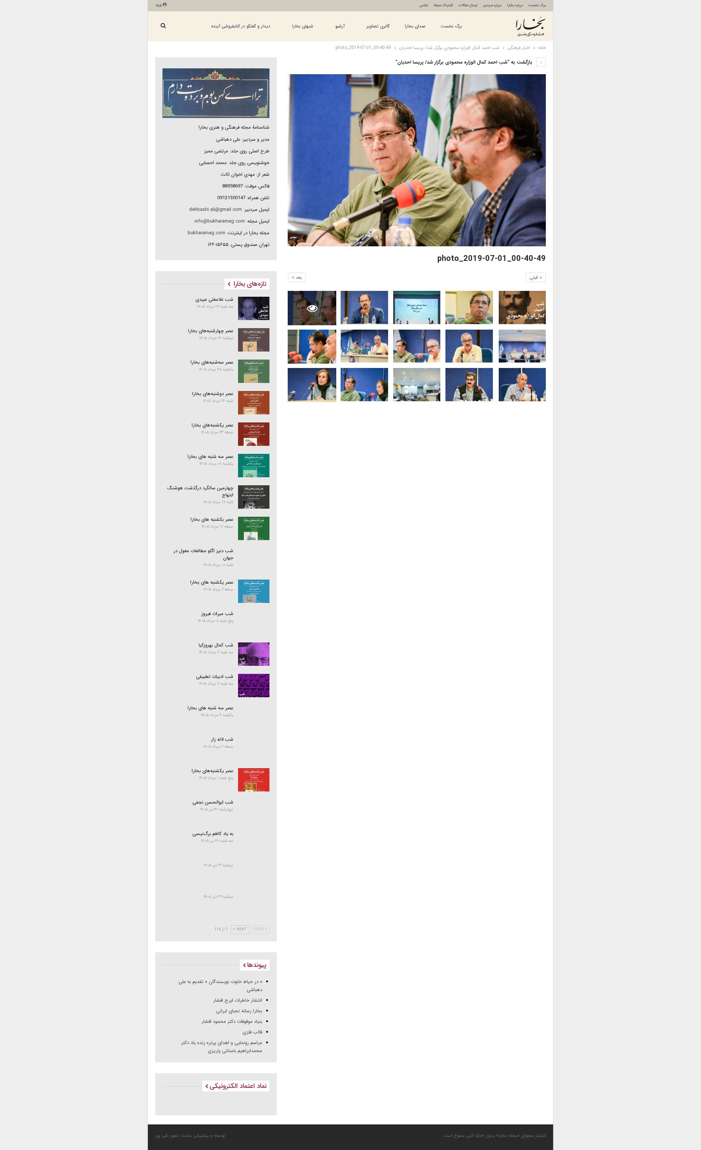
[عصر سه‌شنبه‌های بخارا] (254, 371)
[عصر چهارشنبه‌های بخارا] (254, 340)
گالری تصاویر (378, 26)
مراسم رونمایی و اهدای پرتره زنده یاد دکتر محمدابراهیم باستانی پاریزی (221, 1047)
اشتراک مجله (443, 5)
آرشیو (340, 26)
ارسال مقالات (468, 5)
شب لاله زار (222, 739)
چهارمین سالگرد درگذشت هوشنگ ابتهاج (200, 491)
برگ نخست (537, 5)
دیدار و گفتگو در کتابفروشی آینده (240, 26)
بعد (298, 277)
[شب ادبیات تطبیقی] (254, 685)
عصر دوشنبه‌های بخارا (212, 394)
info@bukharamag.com (220, 221)
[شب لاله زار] (254, 748)
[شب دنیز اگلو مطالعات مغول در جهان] (254, 560)
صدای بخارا (415, 26)
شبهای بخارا (302, 26)
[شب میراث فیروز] (254, 622)
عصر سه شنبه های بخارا (210, 456)
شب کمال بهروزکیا (216, 645)
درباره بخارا (515, 5)
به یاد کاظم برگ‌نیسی (212, 834)
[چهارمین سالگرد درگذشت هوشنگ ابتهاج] (254, 497)
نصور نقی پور (167, 1135)
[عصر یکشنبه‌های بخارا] (254, 434)
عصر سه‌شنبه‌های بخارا (212, 362)
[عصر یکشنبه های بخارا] (254, 591)
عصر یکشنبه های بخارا (211, 582)
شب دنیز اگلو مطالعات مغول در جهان (203, 554)
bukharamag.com (206, 233)
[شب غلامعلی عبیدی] (254, 308)
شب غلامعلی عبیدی (214, 299)
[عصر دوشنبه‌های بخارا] (254, 402)
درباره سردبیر (492, 5)
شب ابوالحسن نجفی (212, 802)
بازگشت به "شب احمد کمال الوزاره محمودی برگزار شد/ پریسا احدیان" (464, 62)
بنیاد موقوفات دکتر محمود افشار (232, 1021)
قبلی (534, 277)
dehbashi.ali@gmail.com (215, 209)
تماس (424, 5)
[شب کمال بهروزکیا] (254, 654)
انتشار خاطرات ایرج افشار (237, 1000)
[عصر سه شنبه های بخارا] (254, 465)
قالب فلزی (252, 1032)
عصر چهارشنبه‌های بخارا (210, 331)
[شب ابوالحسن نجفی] (254, 811)
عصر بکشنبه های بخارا (212, 519)
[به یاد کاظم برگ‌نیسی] (254, 842)
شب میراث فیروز (217, 614)
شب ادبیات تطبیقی (214, 676)
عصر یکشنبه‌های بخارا (212, 425)
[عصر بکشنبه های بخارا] (254, 528)
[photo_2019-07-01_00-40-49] (522, 307)
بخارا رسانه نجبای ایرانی (239, 1011)
